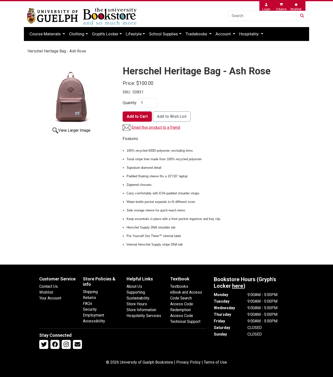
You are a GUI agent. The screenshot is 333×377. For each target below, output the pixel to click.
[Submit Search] (302, 16)
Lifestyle (134, 33)
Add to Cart (137, 116)
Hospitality (249, 33)
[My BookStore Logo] (52, 16)
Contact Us (48, 286)
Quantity (130, 102)
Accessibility (94, 321)
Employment (93, 315)
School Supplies (163, 33)
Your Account (50, 298)
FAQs (87, 303)
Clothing (76, 33)
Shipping (90, 291)
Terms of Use (215, 362)
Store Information (141, 310)
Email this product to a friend (155, 127)
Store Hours (137, 304)
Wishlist (46, 292)
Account (223, 33)
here (237, 286)
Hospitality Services (144, 315)
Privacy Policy (188, 362)
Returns (89, 297)
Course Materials (45, 33)
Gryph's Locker (105, 33)
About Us (134, 286)
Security (90, 309)
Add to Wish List (171, 116)
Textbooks (179, 286)
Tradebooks (197, 33)
